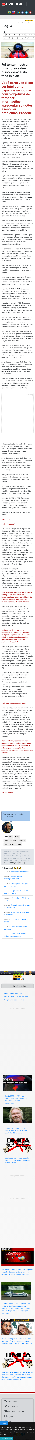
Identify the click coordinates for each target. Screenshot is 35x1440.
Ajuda (9, 1422)
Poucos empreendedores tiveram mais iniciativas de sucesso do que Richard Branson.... (17, 1130)
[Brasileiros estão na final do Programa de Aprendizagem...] (16, 1291)
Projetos (10, 1417)
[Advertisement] (17, 414)
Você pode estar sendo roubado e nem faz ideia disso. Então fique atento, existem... (17, 1160)
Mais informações (6, 1438)
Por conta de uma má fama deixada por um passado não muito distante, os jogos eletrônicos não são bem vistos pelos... (17, 1272)
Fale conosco (12, 1401)
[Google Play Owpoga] (18, 12)
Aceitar (4, 1423)
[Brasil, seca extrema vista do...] (17, 1083)
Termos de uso (12, 1406)
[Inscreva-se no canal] (30, 12)
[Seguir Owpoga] (26, 12)
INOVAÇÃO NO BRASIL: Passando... (16, 997)
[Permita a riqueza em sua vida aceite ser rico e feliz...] (17, 1327)
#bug (17, 837)
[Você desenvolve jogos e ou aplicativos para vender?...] (17, 1360)
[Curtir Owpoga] (22, 12)
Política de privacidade (15, 1411)
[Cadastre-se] (17, 973)
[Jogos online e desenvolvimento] (17, 1257)
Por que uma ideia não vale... (14, 1000)
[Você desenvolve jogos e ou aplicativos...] (17, 1145)
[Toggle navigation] (29, 4)
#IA (10, 837)
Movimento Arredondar (19, 872)
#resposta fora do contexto (15, 840)
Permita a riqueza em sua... (14, 994)
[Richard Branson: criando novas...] (17, 1115)
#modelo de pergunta (13, 844)
